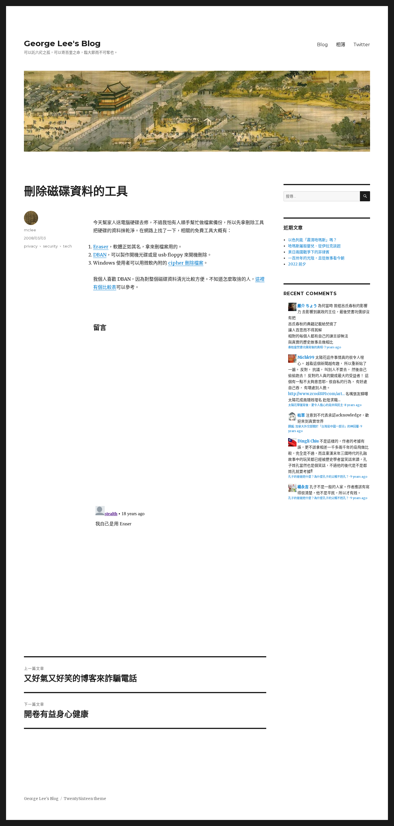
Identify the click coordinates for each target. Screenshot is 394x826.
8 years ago (353, 405)
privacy (30, 246)
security (50, 246)
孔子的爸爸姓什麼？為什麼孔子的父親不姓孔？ (318, 477)
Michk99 (305, 357)
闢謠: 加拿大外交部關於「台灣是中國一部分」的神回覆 (323, 426)
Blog (322, 44)
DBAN (99, 255)
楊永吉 (303, 486)
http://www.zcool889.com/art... (316, 393)
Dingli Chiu (308, 441)
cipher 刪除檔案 (185, 263)
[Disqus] (179, 420)
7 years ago (332, 347)
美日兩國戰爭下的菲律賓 (308, 252)
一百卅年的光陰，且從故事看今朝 (316, 258)
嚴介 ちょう (307, 305)
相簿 (340, 44)
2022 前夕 (297, 264)
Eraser (100, 247)
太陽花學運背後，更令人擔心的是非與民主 (315, 405)
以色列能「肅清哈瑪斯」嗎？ (312, 239)
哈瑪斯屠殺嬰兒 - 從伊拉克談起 (314, 245)
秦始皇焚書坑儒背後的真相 (305, 347)
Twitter (361, 44)
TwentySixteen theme (85, 798)
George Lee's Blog (62, 43)
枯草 (301, 415)
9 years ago (358, 477)
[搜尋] (365, 196)
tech (67, 246)
